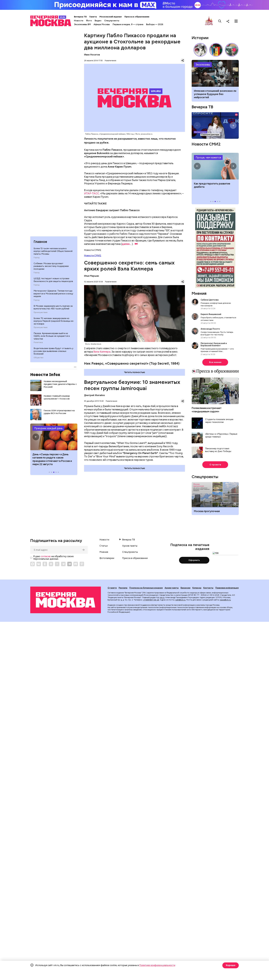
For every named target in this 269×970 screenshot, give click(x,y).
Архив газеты (129, 546)
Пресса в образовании (136, 16)
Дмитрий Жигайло (94, 395)
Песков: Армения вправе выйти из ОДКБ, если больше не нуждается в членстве (52, 336)
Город (36, 257)
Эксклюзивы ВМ (82, 24)
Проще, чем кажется (208, 157)
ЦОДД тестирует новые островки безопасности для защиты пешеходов (53, 280)
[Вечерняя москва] (65, 600)
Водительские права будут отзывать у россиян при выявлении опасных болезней (53, 351)
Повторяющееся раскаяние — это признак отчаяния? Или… (217, 350)
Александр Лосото (210, 329)
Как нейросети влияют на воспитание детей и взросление (215, 73)
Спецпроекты (111, 20)
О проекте (215, 464)
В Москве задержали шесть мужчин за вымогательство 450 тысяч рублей (53, 307)
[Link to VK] (38, 564)
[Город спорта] (209, 21)
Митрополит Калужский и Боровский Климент (214, 344)
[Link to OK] (45, 564)
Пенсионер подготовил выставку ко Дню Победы (218, 450)
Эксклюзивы (203, 64)
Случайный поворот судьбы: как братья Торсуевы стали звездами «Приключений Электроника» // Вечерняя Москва (200, 50)
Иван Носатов (92, 54)
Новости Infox (45, 374)
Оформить (194, 560)
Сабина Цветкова (210, 300)
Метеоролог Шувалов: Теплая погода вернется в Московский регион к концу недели (53, 293)
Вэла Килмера (101, 351)
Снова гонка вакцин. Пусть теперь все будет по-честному (217, 333)
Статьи (103, 546)
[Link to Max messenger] (32, 564)
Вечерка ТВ (80, 16)
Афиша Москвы (102, 24)
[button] (36, 437)
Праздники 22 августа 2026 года (53, 437)
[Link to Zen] (51, 564)
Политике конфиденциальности (157, 965)
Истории (200, 38)
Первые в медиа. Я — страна (128, 24)
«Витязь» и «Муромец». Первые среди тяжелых (221, 435)
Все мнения (215, 362)
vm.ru (162, 597)
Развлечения (110, 60)
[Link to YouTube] (57, 564)
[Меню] (236, 21)
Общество (38, 357)
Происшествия (40, 312)
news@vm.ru (225, 600)
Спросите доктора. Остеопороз (215, 125)
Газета (93, 16)
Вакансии (185, 588)
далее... (126, 244)
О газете (112, 588)
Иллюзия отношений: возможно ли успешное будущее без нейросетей (215, 94)
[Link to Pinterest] (82, 564)
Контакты (208, 588)
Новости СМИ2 (92, 255)
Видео (98, 20)
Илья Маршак (91, 275)
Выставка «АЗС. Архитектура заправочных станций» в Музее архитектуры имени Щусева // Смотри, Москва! (216, 50)
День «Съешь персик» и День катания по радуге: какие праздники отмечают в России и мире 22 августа (52, 459)
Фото (89, 20)
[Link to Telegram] (63, 564)
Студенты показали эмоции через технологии (219, 421)
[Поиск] (219, 21)
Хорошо (230, 965)
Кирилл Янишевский (211, 314)
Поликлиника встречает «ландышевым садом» (207, 409)
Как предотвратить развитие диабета (215, 166)
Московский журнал (110, 16)
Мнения (199, 293)
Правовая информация (227, 588)
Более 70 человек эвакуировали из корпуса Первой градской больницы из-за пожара (54, 321)
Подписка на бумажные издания (146, 588)
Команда (196, 588)
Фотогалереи (106, 558)
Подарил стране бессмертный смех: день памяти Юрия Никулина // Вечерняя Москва (232, 50)
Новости (78, 20)
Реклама (123, 588)
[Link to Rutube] (75, 564)
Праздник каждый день (48, 428)
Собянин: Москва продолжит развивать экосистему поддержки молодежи (51, 266)
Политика (38, 342)
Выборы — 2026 (154, 24)
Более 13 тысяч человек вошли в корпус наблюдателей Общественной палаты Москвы (53, 251)
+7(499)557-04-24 (151, 600)
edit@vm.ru (180, 600)
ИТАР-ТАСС (91, 193)
